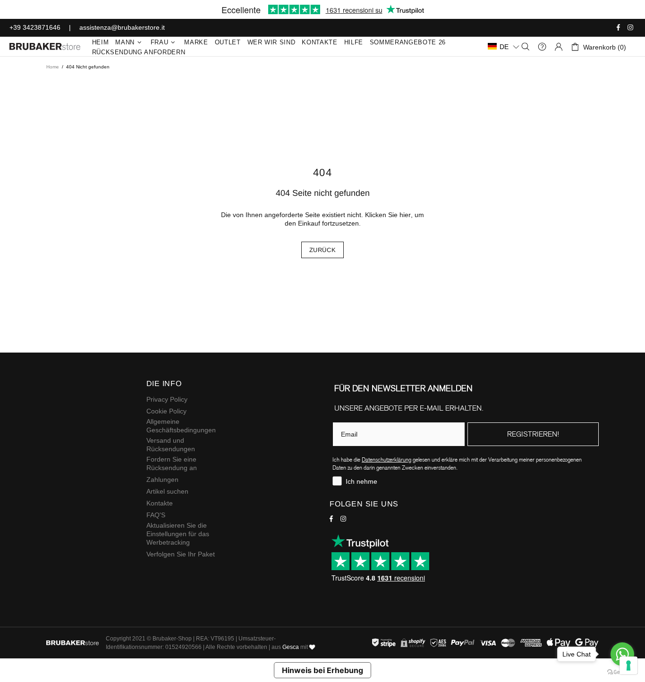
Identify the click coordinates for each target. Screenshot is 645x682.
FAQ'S (155, 515)
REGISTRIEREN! (533, 433)
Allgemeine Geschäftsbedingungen (181, 426)
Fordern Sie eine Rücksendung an (171, 463)
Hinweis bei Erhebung (322, 670)
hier (405, 215)
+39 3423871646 (34, 27)
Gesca (290, 647)
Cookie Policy (166, 411)
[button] (504, 46)
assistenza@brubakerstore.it (122, 27)
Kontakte (159, 503)
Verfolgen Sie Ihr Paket (180, 554)
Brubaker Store (44, 46)
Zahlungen (162, 479)
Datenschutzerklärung (386, 459)
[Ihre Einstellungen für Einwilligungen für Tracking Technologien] (628, 665)
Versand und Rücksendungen (170, 445)
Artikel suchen (167, 491)
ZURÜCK (322, 249)
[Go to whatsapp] (622, 654)
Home (52, 66)
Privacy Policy (166, 399)
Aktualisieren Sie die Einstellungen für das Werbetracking (177, 534)
